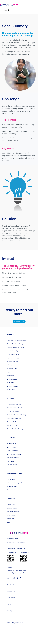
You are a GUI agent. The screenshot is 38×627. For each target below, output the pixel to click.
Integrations (10, 375)
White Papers (11, 515)
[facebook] (11, 578)
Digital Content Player (13, 358)
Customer (10, 422)
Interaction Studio (12, 368)
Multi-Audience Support (14, 351)
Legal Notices (11, 597)
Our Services (11, 479)
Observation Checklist (13, 354)
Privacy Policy (11, 584)
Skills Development (12, 361)
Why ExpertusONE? (14, 473)
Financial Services (12, 464)
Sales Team (10, 418)
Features (10, 334)
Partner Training (12, 425)
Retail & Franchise (12, 450)
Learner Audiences (12, 386)
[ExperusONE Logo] (9, 4)
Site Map (9, 611)
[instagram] (17, 578)
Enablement (17, 418)
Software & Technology (14, 454)
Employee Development (14, 404)
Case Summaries (12, 508)
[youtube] (20, 578)
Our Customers (11, 490)
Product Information (13, 511)
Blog (8, 522)
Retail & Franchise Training (15, 429)
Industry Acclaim (12, 486)
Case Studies (11, 504)
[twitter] (14, 578)
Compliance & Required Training (16, 415)
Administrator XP (12, 365)
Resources (11, 499)
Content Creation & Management (17, 344)
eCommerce (10, 382)
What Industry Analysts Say (15, 483)
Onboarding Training (13, 411)
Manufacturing (11, 443)
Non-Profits (10, 461)
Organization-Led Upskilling (15, 408)
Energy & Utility (11, 447)
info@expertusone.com (18, 542)
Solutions (10, 398)
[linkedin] (7, 578)
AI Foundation (11, 389)
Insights (9, 372)
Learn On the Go (12, 379)
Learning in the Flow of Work (15, 347)
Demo (9, 604)
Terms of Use (11, 591)
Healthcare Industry (13, 457)
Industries (11, 438)
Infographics (10, 518)
